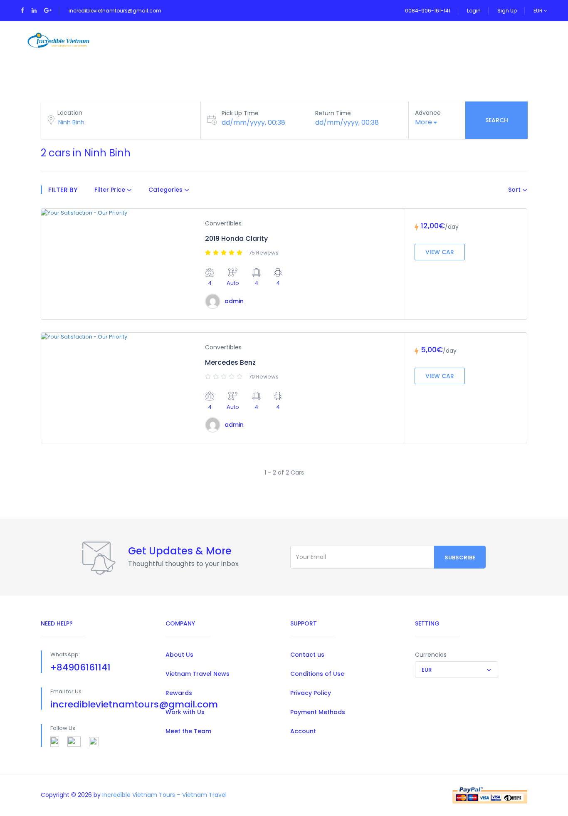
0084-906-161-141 (427, 10)
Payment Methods (317, 712)
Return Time (333, 113)
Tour (166, 40)
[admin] (212, 301)
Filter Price (110, 189)
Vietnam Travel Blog (366, 40)
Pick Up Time (240, 113)
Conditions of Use (317, 674)
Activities (213, 40)
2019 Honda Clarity (236, 238)
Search (496, 120)
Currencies (431, 654)
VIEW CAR (439, 252)
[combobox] (456, 669)
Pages (261, 40)
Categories (166, 189)
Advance (428, 113)
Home (127, 40)
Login (474, 10)
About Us (179, 654)
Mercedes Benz (230, 362)
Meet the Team (188, 731)
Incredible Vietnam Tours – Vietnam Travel (164, 795)
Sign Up (507, 10)
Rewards (178, 693)
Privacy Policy (310, 693)
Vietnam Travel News (197, 674)
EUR (538, 10)
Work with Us (185, 712)
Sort (515, 189)
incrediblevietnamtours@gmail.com (115, 10)
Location (69, 113)
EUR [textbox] (427, 670)
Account (303, 731)
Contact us (307, 654)
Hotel (302, 40)
